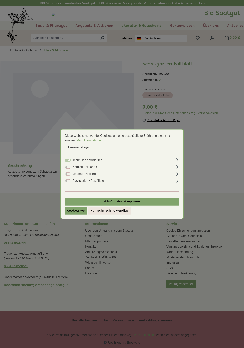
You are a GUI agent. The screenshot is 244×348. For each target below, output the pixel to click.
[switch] (68, 167)
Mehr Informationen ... (91, 140)
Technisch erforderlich (87, 160)
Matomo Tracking (84, 173)
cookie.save (76, 210)
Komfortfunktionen (84, 167)
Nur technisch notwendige (109, 210)
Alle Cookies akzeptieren (122, 201)
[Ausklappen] (177, 159)
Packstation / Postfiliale (88, 180)
